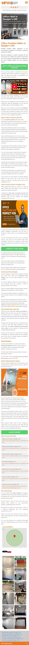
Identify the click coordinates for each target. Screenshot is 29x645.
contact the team (14, 249)
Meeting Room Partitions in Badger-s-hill (12, 634)
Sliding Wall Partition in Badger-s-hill (11, 635)
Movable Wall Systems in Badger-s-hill (11, 632)
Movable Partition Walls (7, 501)
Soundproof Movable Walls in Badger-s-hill (12, 638)
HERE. (16, 358)
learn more (14, 432)
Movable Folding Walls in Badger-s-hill (11, 637)
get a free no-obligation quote (14, 67)
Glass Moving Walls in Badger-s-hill (10, 640)
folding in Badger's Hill (12, 304)
